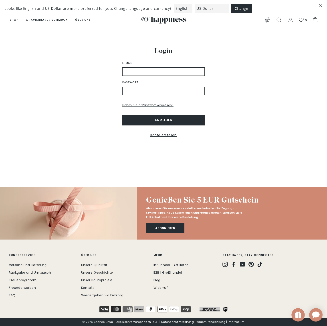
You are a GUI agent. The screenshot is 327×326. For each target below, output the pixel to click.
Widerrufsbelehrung (211, 322)
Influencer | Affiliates (171, 265)
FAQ (12, 295)
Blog (156, 280)
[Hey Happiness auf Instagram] (225, 264)
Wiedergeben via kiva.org (102, 295)
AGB (156, 322)
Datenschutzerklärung (177, 322)
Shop (14, 20)
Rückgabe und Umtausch (30, 272)
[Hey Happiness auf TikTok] (259, 264)
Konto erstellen (163, 135)
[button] (68, 213)
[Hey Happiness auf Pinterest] (251, 264)
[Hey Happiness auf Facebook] (233, 264)
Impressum (236, 322)
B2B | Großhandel (167, 272)
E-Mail (127, 63)
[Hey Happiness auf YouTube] (242, 264)
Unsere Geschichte (97, 272)
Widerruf (160, 287)
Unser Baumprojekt (97, 280)
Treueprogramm (23, 280)
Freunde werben (22, 287)
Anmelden (163, 120)
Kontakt (87, 287)
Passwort (130, 82)
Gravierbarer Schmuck (47, 20)
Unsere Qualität (94, 265)
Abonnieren (165, 228)
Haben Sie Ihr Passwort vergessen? (148, 105)
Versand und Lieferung (28, 265)
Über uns (83, 20)
